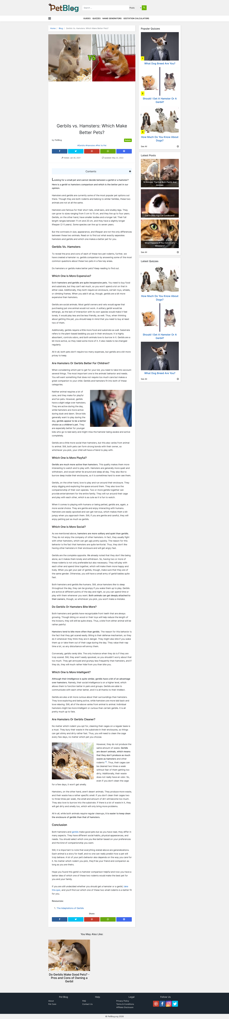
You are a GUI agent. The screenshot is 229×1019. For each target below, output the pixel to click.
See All (144, 146)
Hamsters (91, 145)
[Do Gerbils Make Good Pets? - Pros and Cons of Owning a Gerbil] (69, 955)
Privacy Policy (122, 1001)
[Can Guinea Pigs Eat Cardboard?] (160, 203)
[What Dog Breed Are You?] (160, 46)
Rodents (128, 140)
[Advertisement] (92, 103)
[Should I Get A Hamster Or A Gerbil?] (160, 81)
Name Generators (112, 18)
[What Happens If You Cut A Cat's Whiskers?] (160, 233)
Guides (87, 18)
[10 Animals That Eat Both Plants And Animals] (160, 173)
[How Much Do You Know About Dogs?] (160, 119)
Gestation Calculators (136, 18)
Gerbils (82, 145)
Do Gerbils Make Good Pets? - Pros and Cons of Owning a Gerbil (69, 978)
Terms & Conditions (125, 1004)
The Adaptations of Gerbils (70, 908)
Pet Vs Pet (101, 145)
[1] (106, 762)
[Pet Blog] (63, 7)
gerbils (75, 832)
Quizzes (96, 18)
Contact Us (87, 1004)
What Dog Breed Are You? (159, 63)
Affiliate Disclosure (124, 1007)
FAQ (84, 1001)
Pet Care (52, 1004)
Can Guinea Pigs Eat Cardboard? (160, 215)
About (51, 1001)
